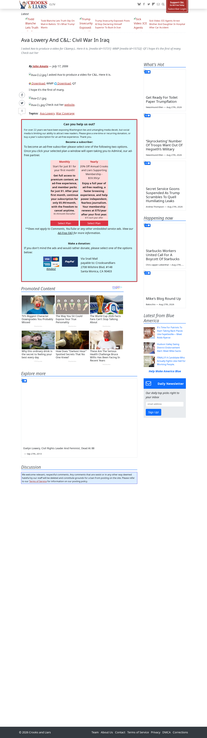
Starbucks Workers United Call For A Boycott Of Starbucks (163, 254)
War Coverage (65, 113)
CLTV (52, 4)
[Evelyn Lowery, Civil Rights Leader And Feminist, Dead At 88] (79, 411)
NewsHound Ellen (154, 107)
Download (38, 83)
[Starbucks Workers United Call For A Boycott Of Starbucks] (165, 235)
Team (95, 732)
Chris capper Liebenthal (157, 264)
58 (146, 115)
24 (146, 71)
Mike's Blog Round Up (163, 298)
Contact (120, 732)
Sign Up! (153, 412)
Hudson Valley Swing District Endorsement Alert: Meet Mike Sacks (169, 348)
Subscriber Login (177, 9)
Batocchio (150, 304)
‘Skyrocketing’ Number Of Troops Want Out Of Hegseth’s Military (164, 145)
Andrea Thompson (155, 206)
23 (146, 273)
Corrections (180, 732)
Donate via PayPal (70, 262)
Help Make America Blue (165, 371)
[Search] (163, 4)
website (69, 105)
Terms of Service (38, 481)
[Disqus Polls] (79, 522)
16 (146, 225)
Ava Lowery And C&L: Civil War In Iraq (65, 40)
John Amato (40, 66)
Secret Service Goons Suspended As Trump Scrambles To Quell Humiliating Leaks (163, 194)
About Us (107, 732)
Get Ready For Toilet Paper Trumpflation (162, 99)
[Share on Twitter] (22, 103)
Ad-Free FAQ (65, 233)
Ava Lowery (47, 113)
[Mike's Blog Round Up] (165, 282)
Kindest (51, 269)
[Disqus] (79, 597)
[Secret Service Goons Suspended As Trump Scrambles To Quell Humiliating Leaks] (165, 173)
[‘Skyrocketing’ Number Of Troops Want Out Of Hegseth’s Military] (165, 125)
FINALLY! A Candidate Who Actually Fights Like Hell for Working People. (171, 361)
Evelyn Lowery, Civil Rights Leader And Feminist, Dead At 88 (58, 448)
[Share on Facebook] (22, 95)
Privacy (155, 732)
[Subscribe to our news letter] (158, 4)
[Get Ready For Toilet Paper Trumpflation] (165, 81)
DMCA (166, 732)
